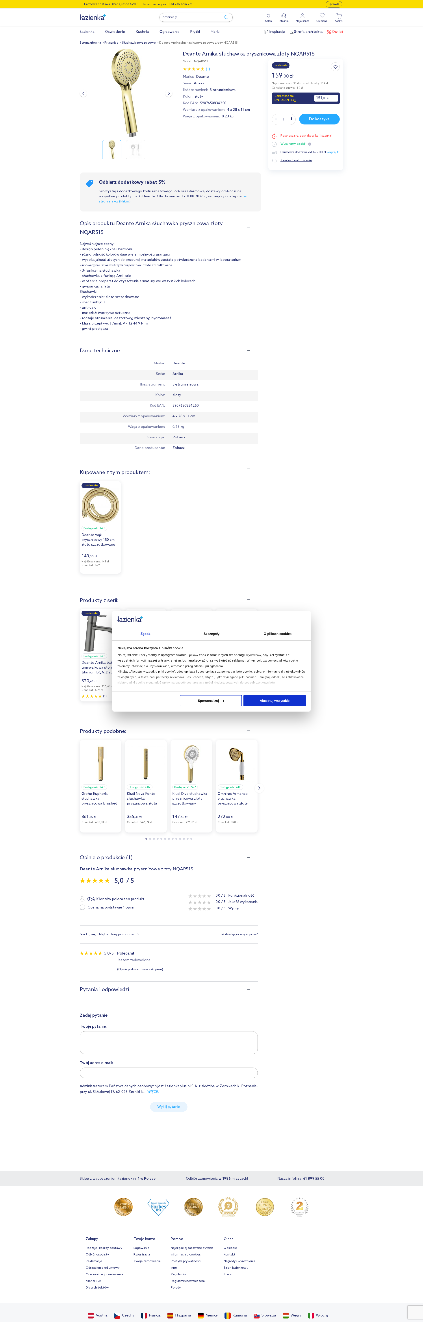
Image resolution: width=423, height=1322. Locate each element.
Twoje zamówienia (147, 1261)
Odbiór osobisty (97, 1255)
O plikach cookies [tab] (277, 633)
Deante (202, 77)
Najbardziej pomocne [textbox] (116, 934)
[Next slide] (168, 93)
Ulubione (322, 21)
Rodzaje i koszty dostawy (104, 1248)
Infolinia (284, 21)
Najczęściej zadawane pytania (192, 1248)
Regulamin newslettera (188, 1281)
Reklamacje (94, 1261)
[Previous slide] (83, 93)
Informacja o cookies (186, 1255)
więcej (153, 1092)
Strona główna (90, 43)
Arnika (199, 83)
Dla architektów (97, 1288)
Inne (174, 1268)
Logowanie (141, 1248)
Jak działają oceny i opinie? (239, 934)
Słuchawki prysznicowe (139, 43)
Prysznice (111, 43)
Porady (176, 1288)
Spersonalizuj (208, 701)
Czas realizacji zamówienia (104, 1274)
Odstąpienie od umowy (103, 1268)
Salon (268, 21)
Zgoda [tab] (145, 633)
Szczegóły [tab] (212, 633)
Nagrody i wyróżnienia (239, 1261)
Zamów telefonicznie (296, 160)
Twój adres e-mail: (96, 1063)
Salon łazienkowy (236, 1268)
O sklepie (230, 1248)
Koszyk (339, 21)
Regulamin (178, 1274)
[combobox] (120, 934)
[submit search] (224, 17)
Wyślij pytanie (168, 1107)
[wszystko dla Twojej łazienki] (103, 14)
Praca (228, 1274)
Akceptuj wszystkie (274, 701)
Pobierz (179, 437)
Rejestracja (142, 1255)
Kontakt (229, 1255)
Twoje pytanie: (93, 1026)
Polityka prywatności (186, 1261)
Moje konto (302, 21)
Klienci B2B (93, 1281)
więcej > (333, 152)
